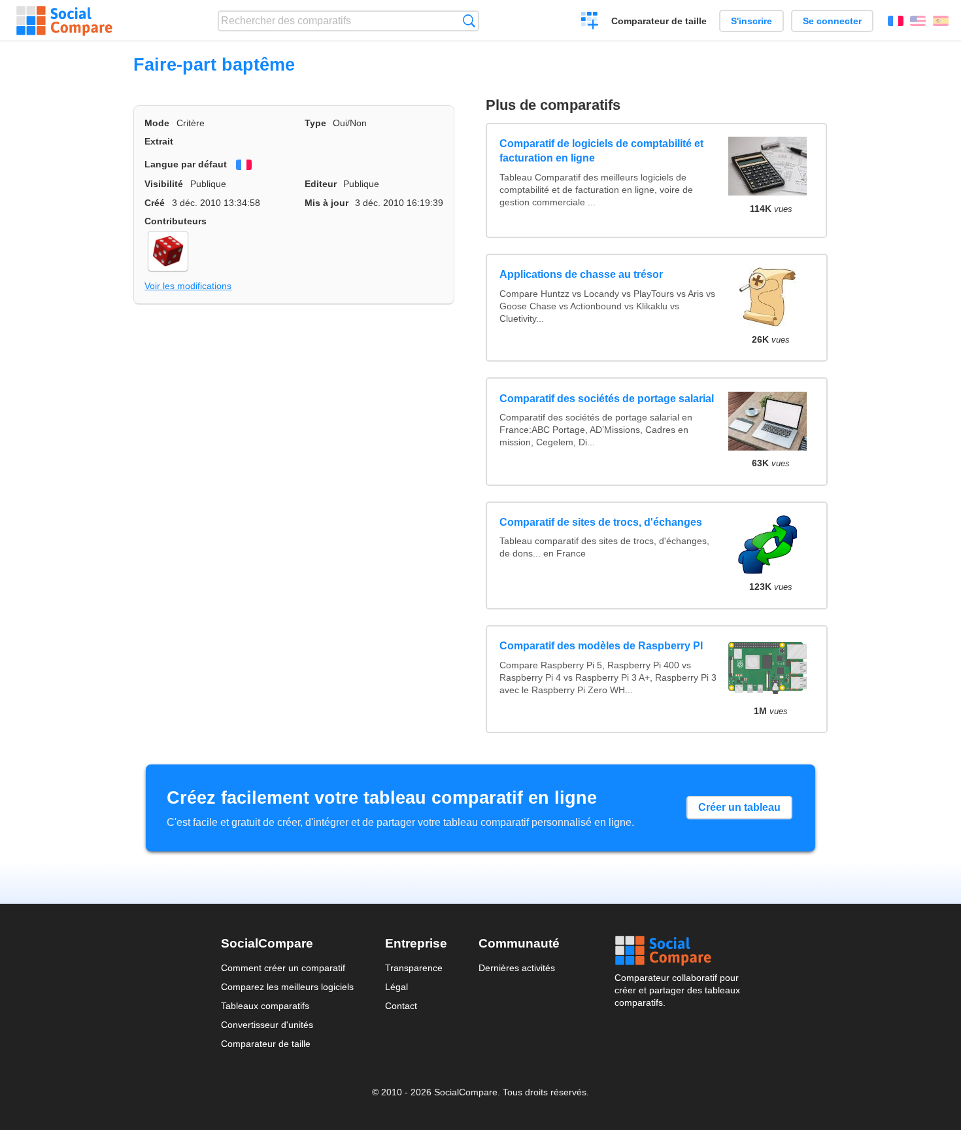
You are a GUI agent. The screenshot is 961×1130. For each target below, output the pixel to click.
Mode (156, 123)
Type (315, 123)
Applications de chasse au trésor (581, 274)
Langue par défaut (185, 164)
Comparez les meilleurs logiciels (287, 987)
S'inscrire (751, 21)
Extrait (158, 141)
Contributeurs (175, 221)
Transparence (414, 968)
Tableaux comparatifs (265, 1006)
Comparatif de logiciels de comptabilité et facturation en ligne (601, 150)
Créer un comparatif (590, 22)
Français (895, 21)
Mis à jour (326, 202)
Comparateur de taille (659, 21)
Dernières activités (517, 968)
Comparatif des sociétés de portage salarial (606, 398)
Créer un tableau (739, 807)
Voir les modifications (187, 286)
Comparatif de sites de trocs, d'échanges (600, 522)
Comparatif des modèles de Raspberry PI (601, 645)
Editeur (321, 184)
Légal (396, 987)
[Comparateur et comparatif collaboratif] (64, 21)
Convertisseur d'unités (267, 1024)
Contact (401, 1006)
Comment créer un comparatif (283, 968)
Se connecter (832, 21)
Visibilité (163, 184)
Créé (154, 202)
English (918, 21)
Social (677, 951)
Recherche (469, 20)
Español (941, 21)
